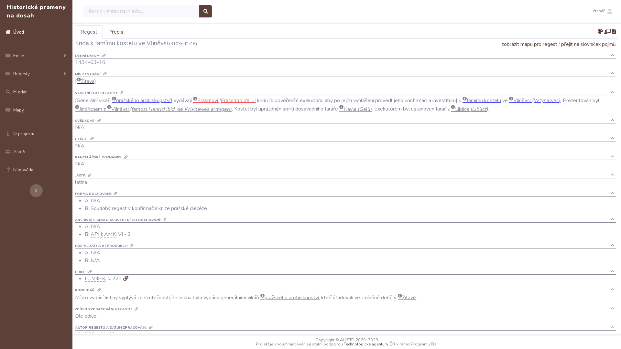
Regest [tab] (89, 32)
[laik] (607, 31)
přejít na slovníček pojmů (588, 44)
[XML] (614, 31)
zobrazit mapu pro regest (529, 44)
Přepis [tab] (115, 32)
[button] (602, 11)
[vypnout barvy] (600, 31)
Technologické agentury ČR (369, 344)
